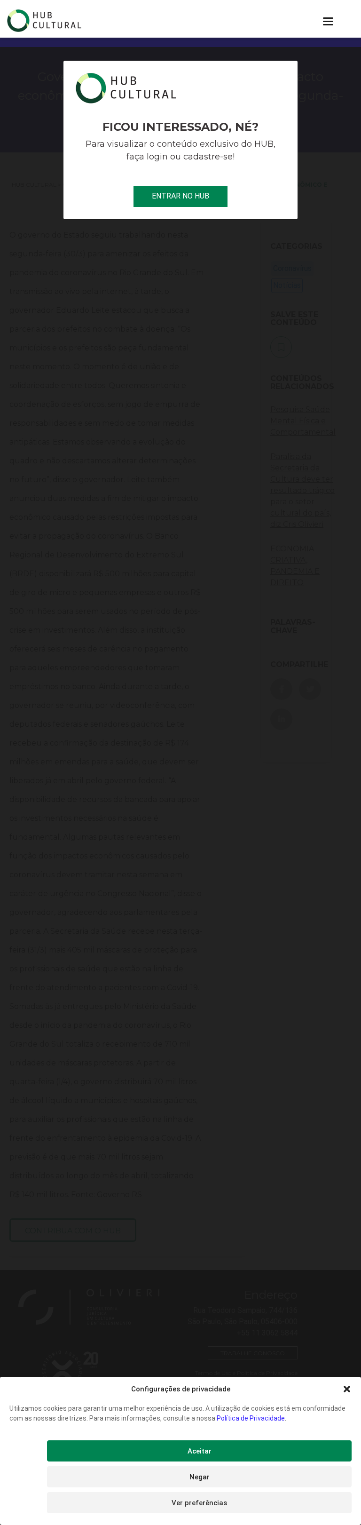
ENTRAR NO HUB (180, 195)
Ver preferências (199, 1503)
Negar (199, 1477)
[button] (347, 1389)
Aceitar (200, 1451)
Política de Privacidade (251, 1418)
